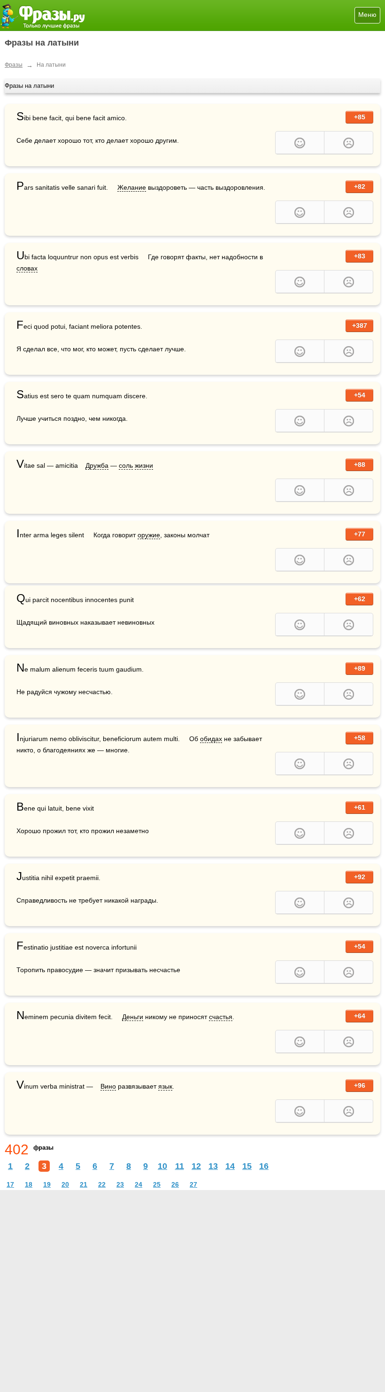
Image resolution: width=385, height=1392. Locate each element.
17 (10, 1184)
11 (179, 1166)
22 (102, 1184)
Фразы (14, 65)
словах (27, 268)
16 (264, 1166)
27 (193, 1184)
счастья (220, 1017)
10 (162, 1166)
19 (47, 1184)
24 (138, 1184)
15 (247, 1166)
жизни (144, 465)
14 (230, 1166)
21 (83, 1184)
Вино (108, 1086)
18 (28, 1184)
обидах (211, 738)
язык (165, 1086)
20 (65, 1184)
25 (157, 1184)
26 (175, 1184)
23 (120, 1184)
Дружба (96, 465)
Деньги (132, 1017)
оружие (149, 535)
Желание (131, 187)
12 (196, 1166)
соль (126, 465)
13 (213, 1166)
